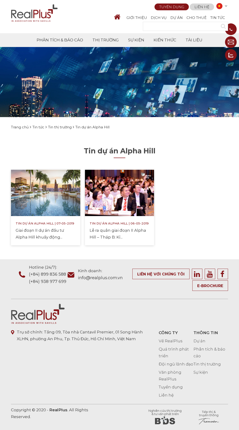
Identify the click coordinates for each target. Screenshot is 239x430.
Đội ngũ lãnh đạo (176, 364)
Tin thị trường (207, 364)
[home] (119, 17)
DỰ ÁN (176, 17)
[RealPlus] (34, 12)
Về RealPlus (171, 341)
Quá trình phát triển (174, 352)
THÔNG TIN (205, 332)
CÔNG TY (168, 332)
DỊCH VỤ (159, 17)
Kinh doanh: (100, 274)
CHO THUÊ (196, 17)
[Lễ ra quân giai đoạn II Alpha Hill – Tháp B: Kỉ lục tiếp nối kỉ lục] (119, 192)
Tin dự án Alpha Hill (35, 223)
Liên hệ (201, 7)
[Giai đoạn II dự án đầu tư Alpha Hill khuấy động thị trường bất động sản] (45, 192)
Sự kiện (200, 372)
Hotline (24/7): (47, 274)
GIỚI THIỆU (137, 17)
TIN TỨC (217, 17)
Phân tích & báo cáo (209, 352)
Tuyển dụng (171, 7)
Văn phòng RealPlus (170, 375)
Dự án (199, 341)
